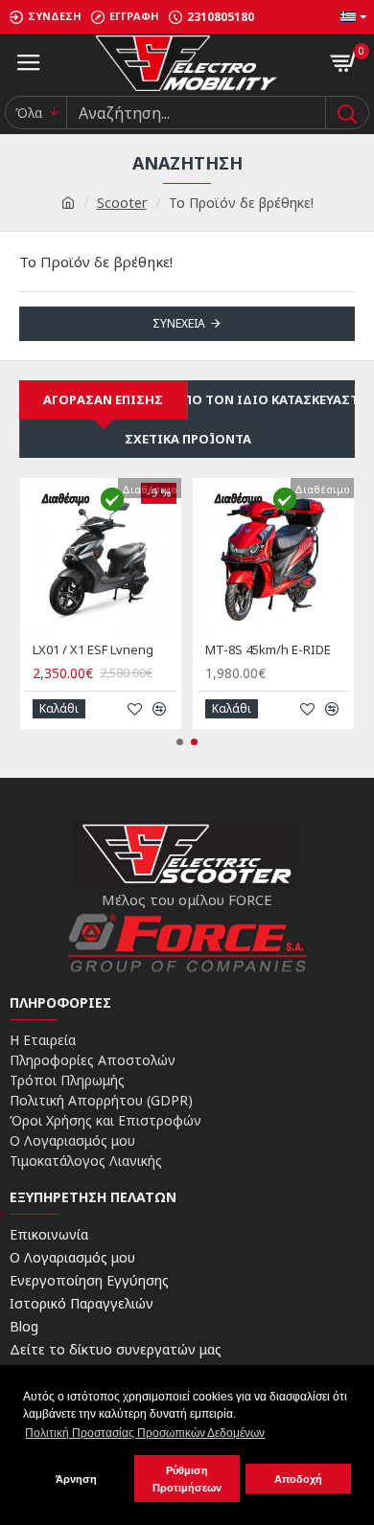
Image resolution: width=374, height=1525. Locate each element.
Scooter (122, 202)
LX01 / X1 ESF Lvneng (93, 650)
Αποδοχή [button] (298, 1479)
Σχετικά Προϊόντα (188, 438)
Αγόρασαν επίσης (103, 399)
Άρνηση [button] (76, 1479)
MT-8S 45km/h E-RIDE (268, 650)
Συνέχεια (178, 323)
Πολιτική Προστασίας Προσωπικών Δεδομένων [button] (145, 1433)
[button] (179, 742)
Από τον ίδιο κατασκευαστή (271, 399)
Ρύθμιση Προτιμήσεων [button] (187, 1479)
